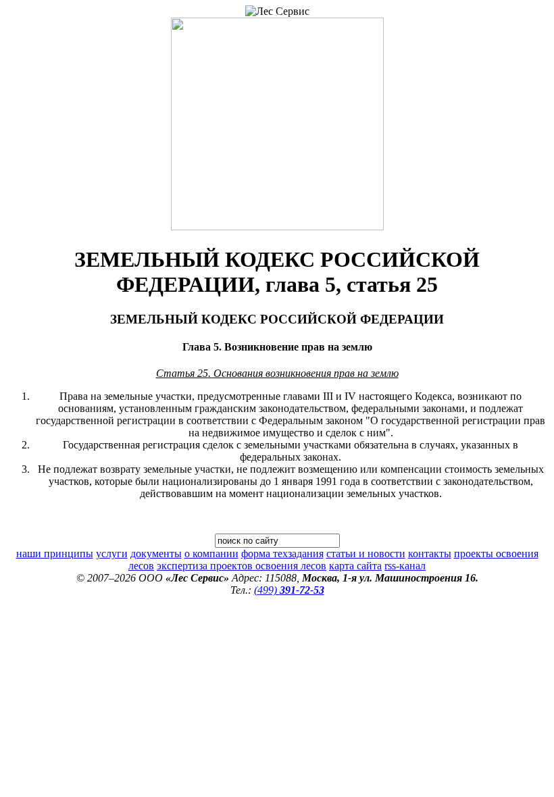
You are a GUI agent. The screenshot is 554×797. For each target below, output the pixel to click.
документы (156, 553)
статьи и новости (365, 553)
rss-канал (405, 565)
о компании (211, 553)
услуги (112, 553)
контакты (429, 553)
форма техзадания (282, 553)
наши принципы (54, 553)
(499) (289, 590)
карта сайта (355, 565)
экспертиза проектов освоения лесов (241, 565)
